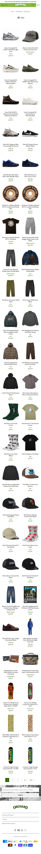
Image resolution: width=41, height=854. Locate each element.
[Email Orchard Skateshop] (25, 830)
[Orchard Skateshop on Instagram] (22, 830)
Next (31, 780)
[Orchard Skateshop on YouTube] (18, 830)
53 (25, 780)
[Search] (34, 5)
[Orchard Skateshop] (20, 5)
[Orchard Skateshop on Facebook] (15, 830)
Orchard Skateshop (22, 836)
